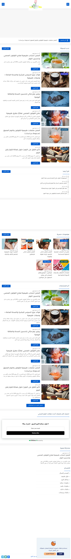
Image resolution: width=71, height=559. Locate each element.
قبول (60, 554)
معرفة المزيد (50, 554)
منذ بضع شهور (35, 53)
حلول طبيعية (65, 476)
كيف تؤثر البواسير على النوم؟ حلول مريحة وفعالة (54, 188)
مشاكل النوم (65, 479)
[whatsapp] (5, 557)
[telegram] (2, 557)
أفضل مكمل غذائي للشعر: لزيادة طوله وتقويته (46, 254)
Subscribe (35, 433)
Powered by (40, 440)
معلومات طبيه (64, 486)
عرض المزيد (6, 48)
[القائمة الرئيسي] (67, 4)
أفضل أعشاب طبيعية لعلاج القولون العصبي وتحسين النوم (53, 456)
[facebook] (8, 557)
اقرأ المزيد (35, 69)
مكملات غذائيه (64, 489)
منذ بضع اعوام (65, 250)
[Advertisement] (35, 23)
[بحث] (3, 4)
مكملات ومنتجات (64, 492)
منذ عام (37, 147)
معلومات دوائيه (64, 483)
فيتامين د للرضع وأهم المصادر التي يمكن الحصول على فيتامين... (45, 275)
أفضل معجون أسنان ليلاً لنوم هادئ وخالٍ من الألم (53, 183)
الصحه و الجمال (64, 473)
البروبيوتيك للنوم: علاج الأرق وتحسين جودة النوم (54, 178)
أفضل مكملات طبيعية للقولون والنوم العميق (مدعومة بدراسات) (38, 40)
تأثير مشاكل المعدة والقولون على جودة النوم (55, 193)
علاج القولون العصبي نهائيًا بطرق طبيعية (23, 113)
